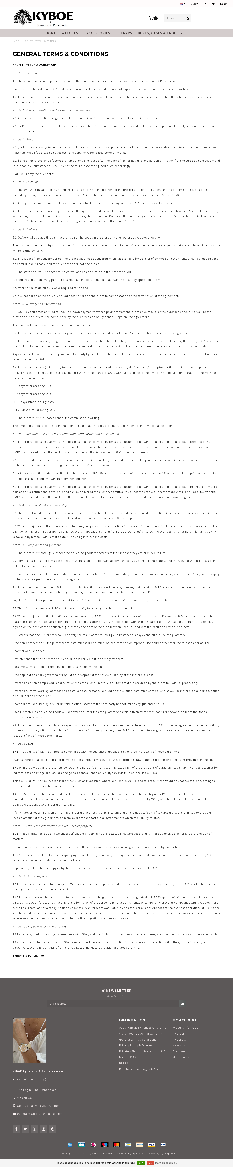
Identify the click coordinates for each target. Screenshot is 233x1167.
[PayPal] (139, 1145)
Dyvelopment (168, 1153)
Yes (141, 1163)
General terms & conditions (137, 1039)
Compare (179, 1051)
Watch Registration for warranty (140, 1033)
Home (51, 33)
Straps (125, 33)
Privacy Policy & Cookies (135, 1045)
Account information (186, 1027)
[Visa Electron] (163, 1145)
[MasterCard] (116, 1145)
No (150, 1163)
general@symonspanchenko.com (39, 1113)
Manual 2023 (127, 1057)
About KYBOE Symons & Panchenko (142, 1027)
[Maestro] (104, 1145)
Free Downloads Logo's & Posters (141, 1069)
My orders (179, 1033)
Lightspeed (138, 1153)
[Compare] (205, 3)
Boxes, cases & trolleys (161, 33)
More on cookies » (166, 1163)
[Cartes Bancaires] (81, 1145)
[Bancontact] (128, 1145)
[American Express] (69, 1145)
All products (181, 1057)
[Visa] (151, 1145)
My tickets (179, 1039)
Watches (70, 33)
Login (224, 3)
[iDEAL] (93, 1145)
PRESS (123, 1063)
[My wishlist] (213, 3)
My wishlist (180, 1045)
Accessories (98, 33)
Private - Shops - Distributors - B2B (142, 1051)
